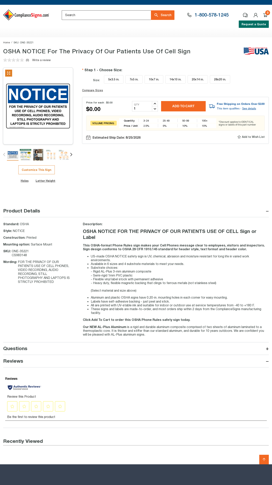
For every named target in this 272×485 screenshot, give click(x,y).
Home (6, 42)
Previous (4, 155)
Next (71, 155)
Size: (96, 80)
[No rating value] (14, 60)
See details (249, 108)
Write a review (41, 60)
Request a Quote (254, 24)
